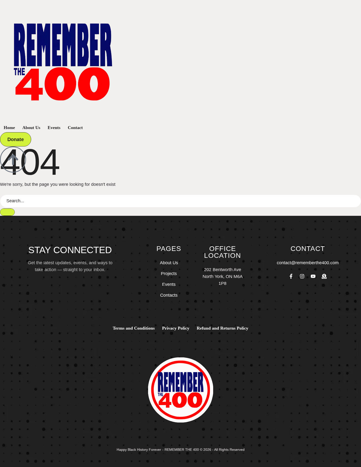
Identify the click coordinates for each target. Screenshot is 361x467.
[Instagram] (302, 276)
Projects (169, 273)
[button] (15, 139)
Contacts (169, 295)
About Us (169, 262)
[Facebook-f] (291, 276)
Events (169, 284)
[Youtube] (313, 276)
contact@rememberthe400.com (308, 262)
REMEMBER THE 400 (182, 450)
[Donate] (324, 276)
